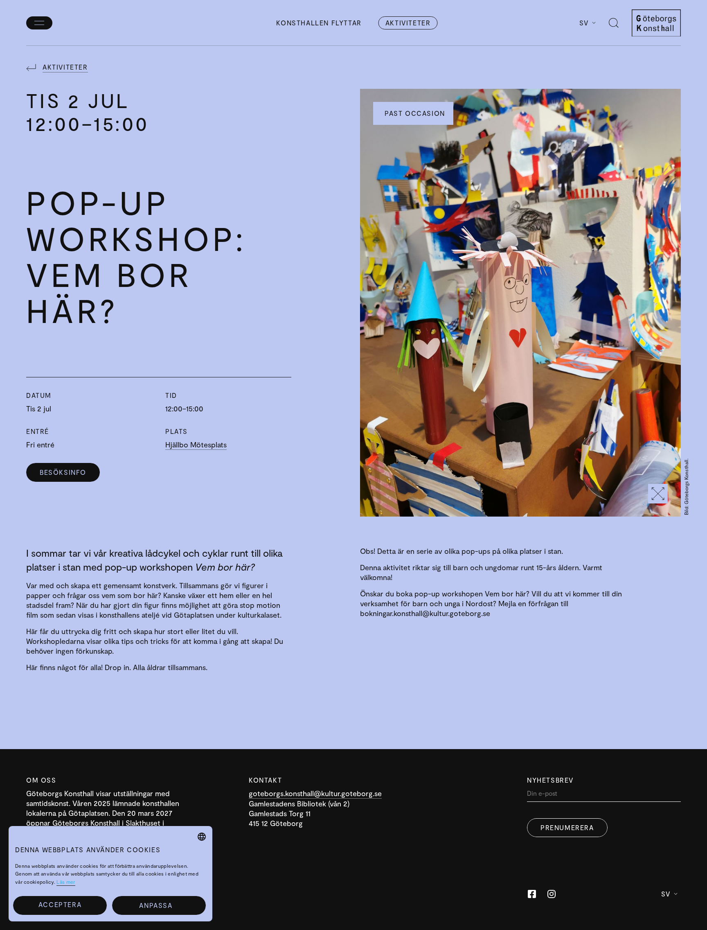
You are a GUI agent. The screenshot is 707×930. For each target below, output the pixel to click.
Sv (584, 23)
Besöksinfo (63, 472)
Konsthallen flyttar (318, 23)
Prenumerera (567, 827)
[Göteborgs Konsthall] (656, 23)
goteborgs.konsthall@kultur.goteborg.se (315, 793)
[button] (159, 905)
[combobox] (202, 837)
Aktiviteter (408, 23)
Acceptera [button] (59, 904)
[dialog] (110, 874)
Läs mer (65, 882)
